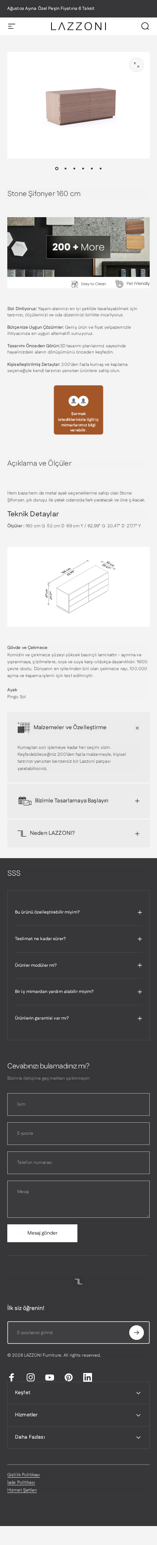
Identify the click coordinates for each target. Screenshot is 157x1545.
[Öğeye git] (56, 168)
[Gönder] (136, 1332)
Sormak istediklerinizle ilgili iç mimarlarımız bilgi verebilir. (78, 422)
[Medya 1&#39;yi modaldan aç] (136, 65)
